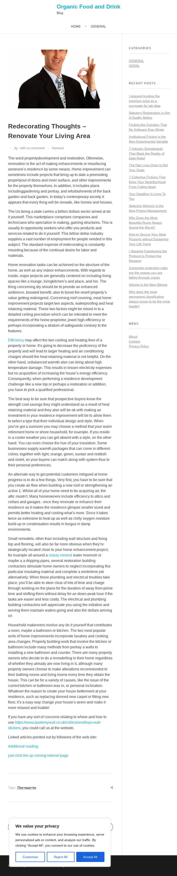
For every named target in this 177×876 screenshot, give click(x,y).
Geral (134, 66)
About (133, 336)
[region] (60, 843)
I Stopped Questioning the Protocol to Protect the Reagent (148, 256)
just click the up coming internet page (38, 755)
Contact (134, 341)
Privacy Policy (139, 346)
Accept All (90, 857)
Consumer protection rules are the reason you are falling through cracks (148, 272)
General (58, 148)
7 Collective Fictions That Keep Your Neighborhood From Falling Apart (147, 182)
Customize (30, 857)
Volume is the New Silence (148, 284)
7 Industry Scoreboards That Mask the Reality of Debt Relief (146, 153)
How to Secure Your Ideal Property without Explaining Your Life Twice (148, 239)
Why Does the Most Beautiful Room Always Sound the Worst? (145, 222)
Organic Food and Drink (88, 6)
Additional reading (23, 746)
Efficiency (16, 340)
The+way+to (26, 787)
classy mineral (60, 555)
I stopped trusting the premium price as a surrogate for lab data (144, 101)
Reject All (60, 857)
